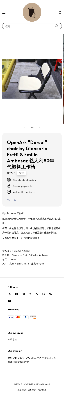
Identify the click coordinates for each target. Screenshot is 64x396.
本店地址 (12, 339)
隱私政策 (32, 389)
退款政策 (42, 389)
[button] (3, 12)
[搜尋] (57, 26)
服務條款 (22, 389)
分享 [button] (13, 199)
